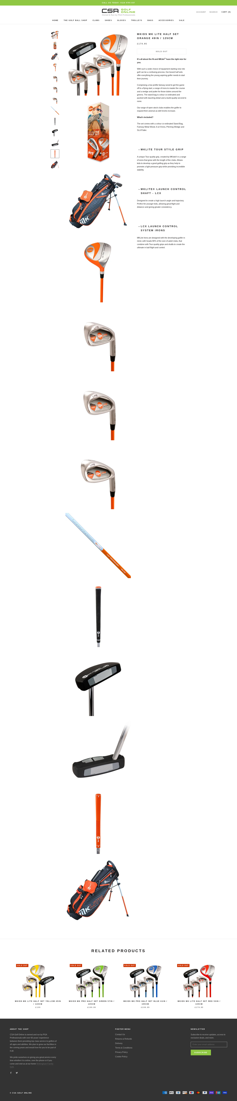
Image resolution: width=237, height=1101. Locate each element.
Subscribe (200, 1052)
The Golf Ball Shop (75, 20)
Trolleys (136, 20)
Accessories (166, 20)
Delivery (118, 1043)
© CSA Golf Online (21, 1093)
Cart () (226, 12)
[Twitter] (17, 1072)
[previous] (7, 983)
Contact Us (120, 1034)
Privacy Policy (121, 1052)
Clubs (96, 20)
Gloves (121, 20)
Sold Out (162, 51)
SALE (182, 20)
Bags (150, 20)
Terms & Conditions (123, 1048)
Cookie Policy (121, 1057)
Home (55, 20)
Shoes (108, 20)
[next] (229, 983)
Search (213, 12)
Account (201, 12)
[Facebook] (11, 1072)
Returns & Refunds (123, 1039)
